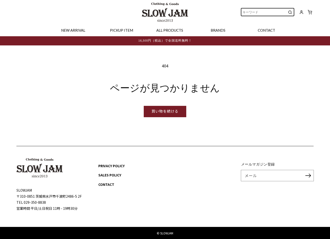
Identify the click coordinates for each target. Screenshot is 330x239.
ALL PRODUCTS (169, 30)
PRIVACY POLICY (111, 165)
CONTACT (266, 30)
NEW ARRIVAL (73, 30)
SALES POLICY (109, 175)
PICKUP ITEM (121, 30)
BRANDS (218, 30)
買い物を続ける (165, 111)
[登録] (308, 175)
